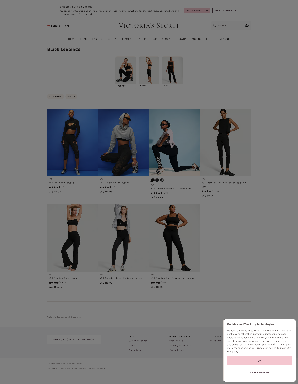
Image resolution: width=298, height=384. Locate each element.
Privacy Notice (264, 348)
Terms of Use (284, 348)
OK (260, 360)
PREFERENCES (260, 372)
